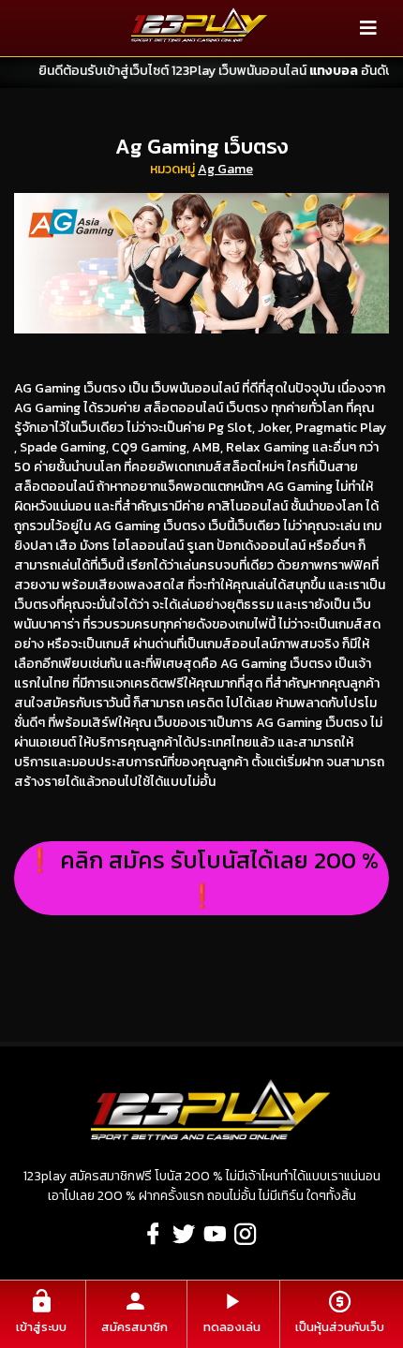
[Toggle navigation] (368, 28)
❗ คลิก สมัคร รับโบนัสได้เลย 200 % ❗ (202, 877)
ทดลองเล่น (232, 1327)
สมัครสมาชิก (134, 1327)
